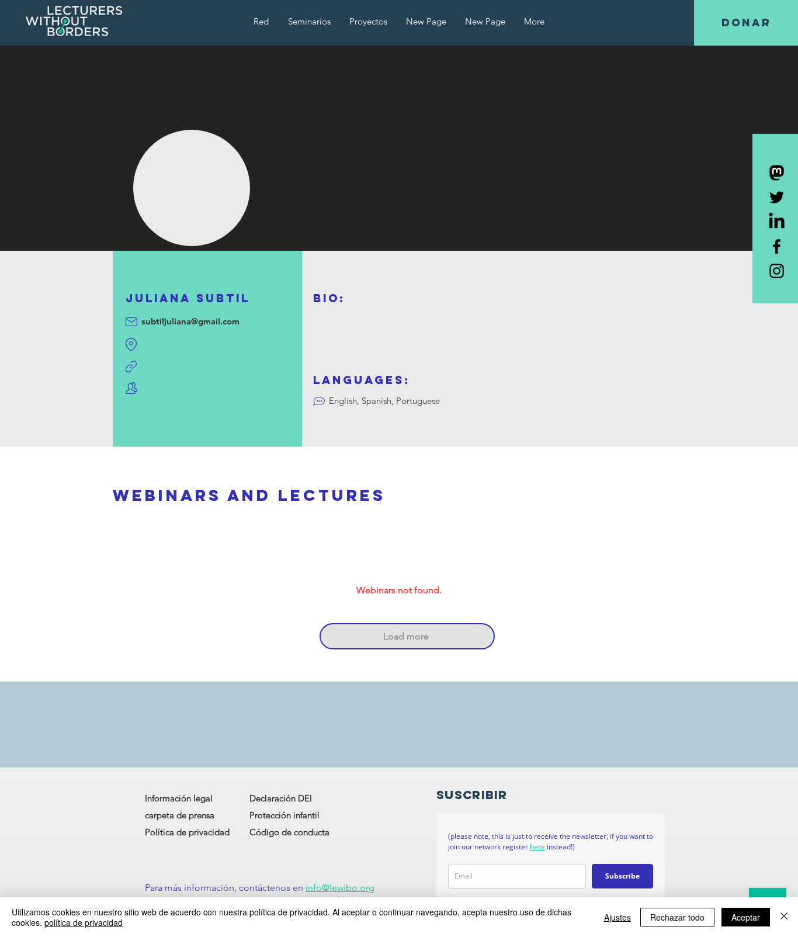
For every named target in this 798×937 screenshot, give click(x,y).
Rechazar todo (677, 917)
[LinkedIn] (776, 221)
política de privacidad (83, 922)
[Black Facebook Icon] (776, 246)
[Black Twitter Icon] (776, 197)
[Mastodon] (776, 172)
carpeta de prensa (179, 815)
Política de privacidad (187, 832)
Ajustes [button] (617, 917)
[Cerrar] (784, 917)
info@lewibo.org (340, 887)
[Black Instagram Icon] (776, 271)
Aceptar (745, 917)
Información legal (179, 798)
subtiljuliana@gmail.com (190, 321)
